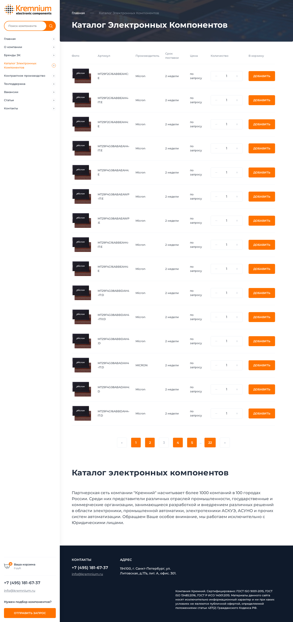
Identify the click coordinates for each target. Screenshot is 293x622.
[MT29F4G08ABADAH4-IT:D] (82, 365)
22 (210, 443)
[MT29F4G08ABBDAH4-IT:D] (82, 293)
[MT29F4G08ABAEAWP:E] (82, 220)
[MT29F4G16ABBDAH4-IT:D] (82, 413)
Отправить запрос (30, 613)
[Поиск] (50, 25)
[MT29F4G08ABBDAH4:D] (82, 341)
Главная (78, 13)
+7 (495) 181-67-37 (22, 582)
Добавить (261, 76)
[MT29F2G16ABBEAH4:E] (82, 124)
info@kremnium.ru (19, 591)
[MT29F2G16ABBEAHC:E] (82, 76)
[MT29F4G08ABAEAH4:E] (82, 172)
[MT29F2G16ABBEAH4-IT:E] (82, 100)
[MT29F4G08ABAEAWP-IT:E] (82, 196)
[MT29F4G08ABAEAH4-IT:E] (82, 148)
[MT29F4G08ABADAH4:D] (82, 389)
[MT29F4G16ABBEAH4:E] (82, 268)
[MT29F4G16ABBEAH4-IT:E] (82, 244)
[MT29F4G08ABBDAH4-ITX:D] (82, 317)
